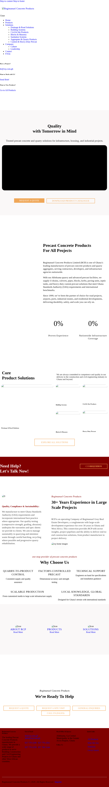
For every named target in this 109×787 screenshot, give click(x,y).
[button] (105, 8)
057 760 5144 (44, 747)
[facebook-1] (4, 58)
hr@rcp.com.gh (6, 69)
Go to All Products (8, 90)
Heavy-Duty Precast (89, 431)
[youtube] (10, 58)
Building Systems (61, 405)
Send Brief (4, 79)
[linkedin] (1, 58)
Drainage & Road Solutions (10, 428)
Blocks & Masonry (62, 432)
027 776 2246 (31, 743)
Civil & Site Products (89, 404)
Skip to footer (19, 1)
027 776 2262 (44, 743)
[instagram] (7, 58)
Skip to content (6, 1)
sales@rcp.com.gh (32, 738)
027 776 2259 (31, 747)
